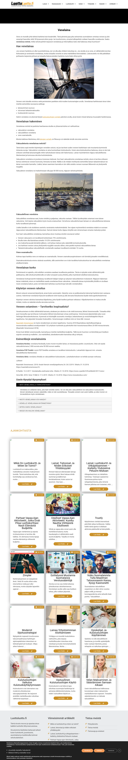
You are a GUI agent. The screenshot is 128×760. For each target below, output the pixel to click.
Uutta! (81, 4)
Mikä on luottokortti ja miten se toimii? (27, 464)
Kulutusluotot (56, 4)
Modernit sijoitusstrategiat (27, 631)
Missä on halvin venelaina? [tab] (32, 411)
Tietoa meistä (93, 728)
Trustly (99, 517)
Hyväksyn (87, 750)
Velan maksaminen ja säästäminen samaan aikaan (98, 682)
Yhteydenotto (93, 724)
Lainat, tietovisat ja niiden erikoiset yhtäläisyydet (63, 466)
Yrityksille (91, 4)
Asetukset (111, 750)
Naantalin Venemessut (24, 323)
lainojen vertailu (46, 139)
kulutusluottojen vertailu (51, 117)
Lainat (45, 4)
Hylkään (99, 750)
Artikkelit (113, 4)
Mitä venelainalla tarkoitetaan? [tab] (35, 385)
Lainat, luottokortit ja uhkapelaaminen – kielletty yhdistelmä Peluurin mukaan (98, 467)
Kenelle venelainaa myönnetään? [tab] (35, 403)
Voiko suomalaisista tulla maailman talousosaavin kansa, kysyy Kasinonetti (98, 579)
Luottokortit (70, 4)
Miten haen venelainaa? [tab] (30, 407)
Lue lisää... (26, 484)
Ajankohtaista (21, 430)
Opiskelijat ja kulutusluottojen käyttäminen (99, 633)
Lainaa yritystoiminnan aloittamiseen (63, 631)
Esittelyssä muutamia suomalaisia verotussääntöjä (63, 578)
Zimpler (27, 575)
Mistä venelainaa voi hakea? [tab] (32, 399)
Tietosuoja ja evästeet (96, 731)
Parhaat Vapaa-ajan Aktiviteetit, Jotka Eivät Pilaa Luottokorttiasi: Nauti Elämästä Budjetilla (27, 523)
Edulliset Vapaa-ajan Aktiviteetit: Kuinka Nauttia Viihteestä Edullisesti (63, 521)
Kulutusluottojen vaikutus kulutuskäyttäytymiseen (27, 682)
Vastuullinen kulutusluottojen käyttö (63, 681)
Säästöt (101, 4)
